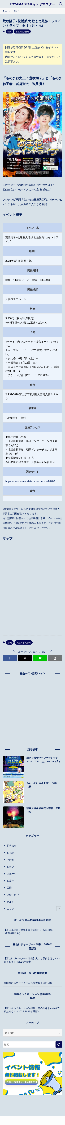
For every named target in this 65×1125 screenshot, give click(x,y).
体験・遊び (13, 894)
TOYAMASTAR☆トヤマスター (32, 4)
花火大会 (11, 845)
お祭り (10, 880)
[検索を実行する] (58, 1044)
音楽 (9, 31)
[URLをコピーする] (55, 658)
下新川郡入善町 (22, 31)
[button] (10, 658)
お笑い (10, 866)
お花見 (10, 852)
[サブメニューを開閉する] (58, 908)
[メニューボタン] (4, 4)
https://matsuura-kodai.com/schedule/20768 (30, 481)
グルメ (10, 901)
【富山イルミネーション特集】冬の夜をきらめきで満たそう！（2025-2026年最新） (32, 1009)
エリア (10, 908)
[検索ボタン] (61, 4)
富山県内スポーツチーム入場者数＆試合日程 (28, 982)
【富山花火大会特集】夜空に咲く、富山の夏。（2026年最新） (29, 931)
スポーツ (11, 873)
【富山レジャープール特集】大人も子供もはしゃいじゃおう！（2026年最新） (32, 960)
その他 (10, 859)
